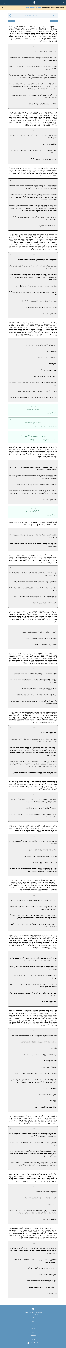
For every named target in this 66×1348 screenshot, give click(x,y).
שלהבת (33, 1328)
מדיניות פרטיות (33, 1335)
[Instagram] (31, 1343)
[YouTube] (28, 1343)
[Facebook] (34, 1343)
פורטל (33, 1321)
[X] (37, 1343)
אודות (33, 1317)
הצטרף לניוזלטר (33, 1325)
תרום (33, 1332)
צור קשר (33, 1339)
